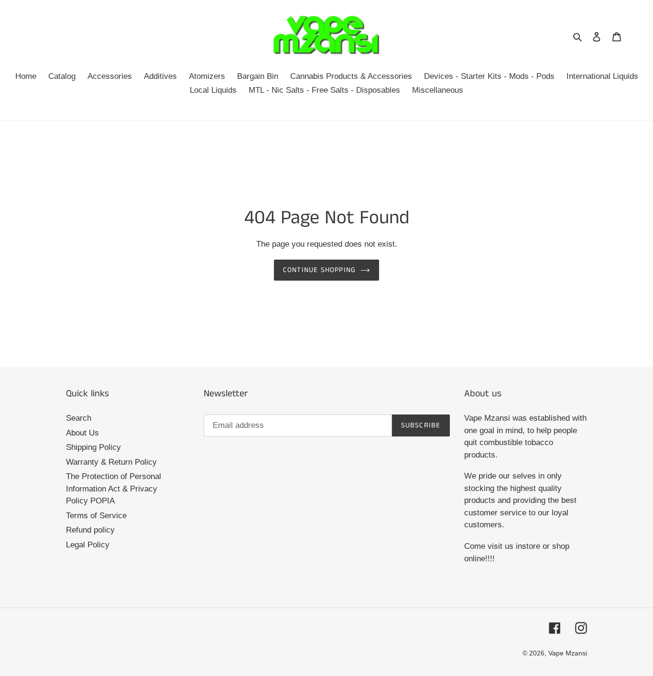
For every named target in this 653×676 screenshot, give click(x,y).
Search (78, 418)
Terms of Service (96, 515)
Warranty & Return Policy (111, 462)
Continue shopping (319, 270)
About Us (82, 432)
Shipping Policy (93, 447)
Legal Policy (87, 544)
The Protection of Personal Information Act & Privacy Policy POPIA (113, 488)
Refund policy (90, 529)
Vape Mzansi (567, 653)
